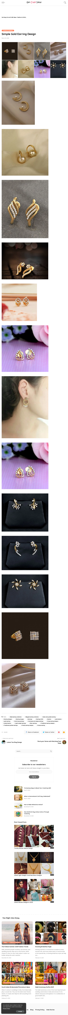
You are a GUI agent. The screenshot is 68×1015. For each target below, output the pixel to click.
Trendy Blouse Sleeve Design (23, 848)
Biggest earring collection (32, 716)
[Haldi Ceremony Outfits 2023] (50, 973)
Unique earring (41, 725)
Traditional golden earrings (10, 725)
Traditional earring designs (47, 723)
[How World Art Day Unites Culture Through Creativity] (18, 814)
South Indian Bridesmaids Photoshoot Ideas (16, 987)
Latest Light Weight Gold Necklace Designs (28, 875)
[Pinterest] (59, 732)
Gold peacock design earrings (35, 721)
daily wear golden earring (49, 716)
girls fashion (58, 719)
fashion (49, 719)
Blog (5, 942)
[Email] (64, 732)
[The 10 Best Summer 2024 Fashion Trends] (17, 933)
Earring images (20, 719)
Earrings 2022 (39, 719)
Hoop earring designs (53, 721)
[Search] (64, 2)
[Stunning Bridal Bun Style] (50, 933)
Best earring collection (15, 716)
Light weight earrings (20, 723)
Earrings (30, 719)
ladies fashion (7, 723)
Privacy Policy (6, 1008)
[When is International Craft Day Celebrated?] (18, 797)
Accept (20, 1011)
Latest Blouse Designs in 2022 (23, 902)
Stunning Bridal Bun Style (43, 946)
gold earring (7, 721)
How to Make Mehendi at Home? (33, 804)
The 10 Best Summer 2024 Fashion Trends (15, 946)
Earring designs (8, 719)
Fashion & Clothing (8, 30)
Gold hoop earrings (19, 721)
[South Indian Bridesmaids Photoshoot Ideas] (17, 973)
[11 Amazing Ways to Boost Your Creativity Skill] (18, 789)
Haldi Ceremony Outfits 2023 (44, 987)
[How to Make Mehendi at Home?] (18, 806)
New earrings (33, 723)
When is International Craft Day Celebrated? (37, 796)
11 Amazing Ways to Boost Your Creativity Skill (37, 788)
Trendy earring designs (27, 725)
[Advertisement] (46, 17)
